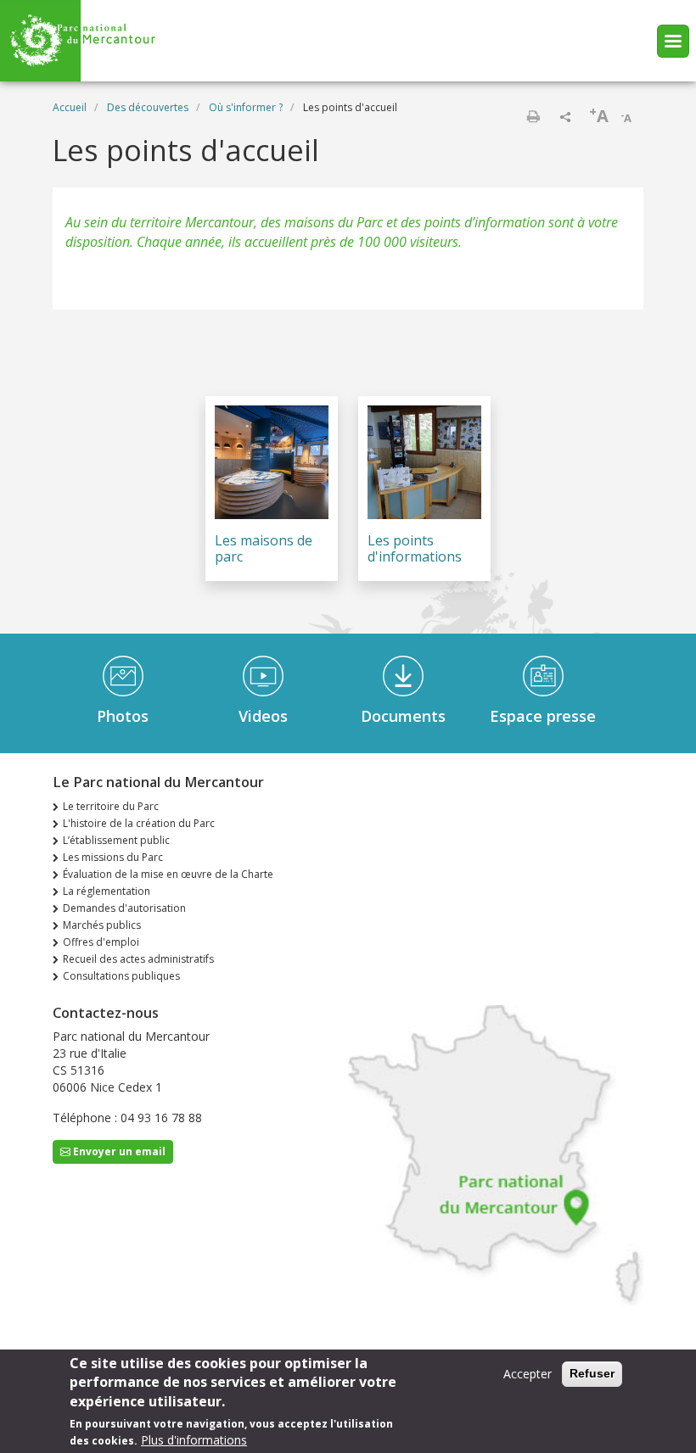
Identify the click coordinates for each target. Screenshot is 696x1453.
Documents (403, 716)
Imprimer (533, 116)
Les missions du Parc (113, 857)
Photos (123, 716)
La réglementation (106, 891)
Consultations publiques (121, 976)
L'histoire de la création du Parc (139, 823)
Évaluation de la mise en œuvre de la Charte (168, 874)
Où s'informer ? (246, 107)
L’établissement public (116, 840)
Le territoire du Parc (111, 806)
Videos (263, 716)
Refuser (592, 1373)
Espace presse (543, 716)
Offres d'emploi (101, 942)
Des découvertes (147, 107)
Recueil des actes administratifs (138, 959)
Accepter (527, 1374)
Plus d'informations (194, 1440)
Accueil (70, 107)
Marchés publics (102, 925)
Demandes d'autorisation (124, 908)
